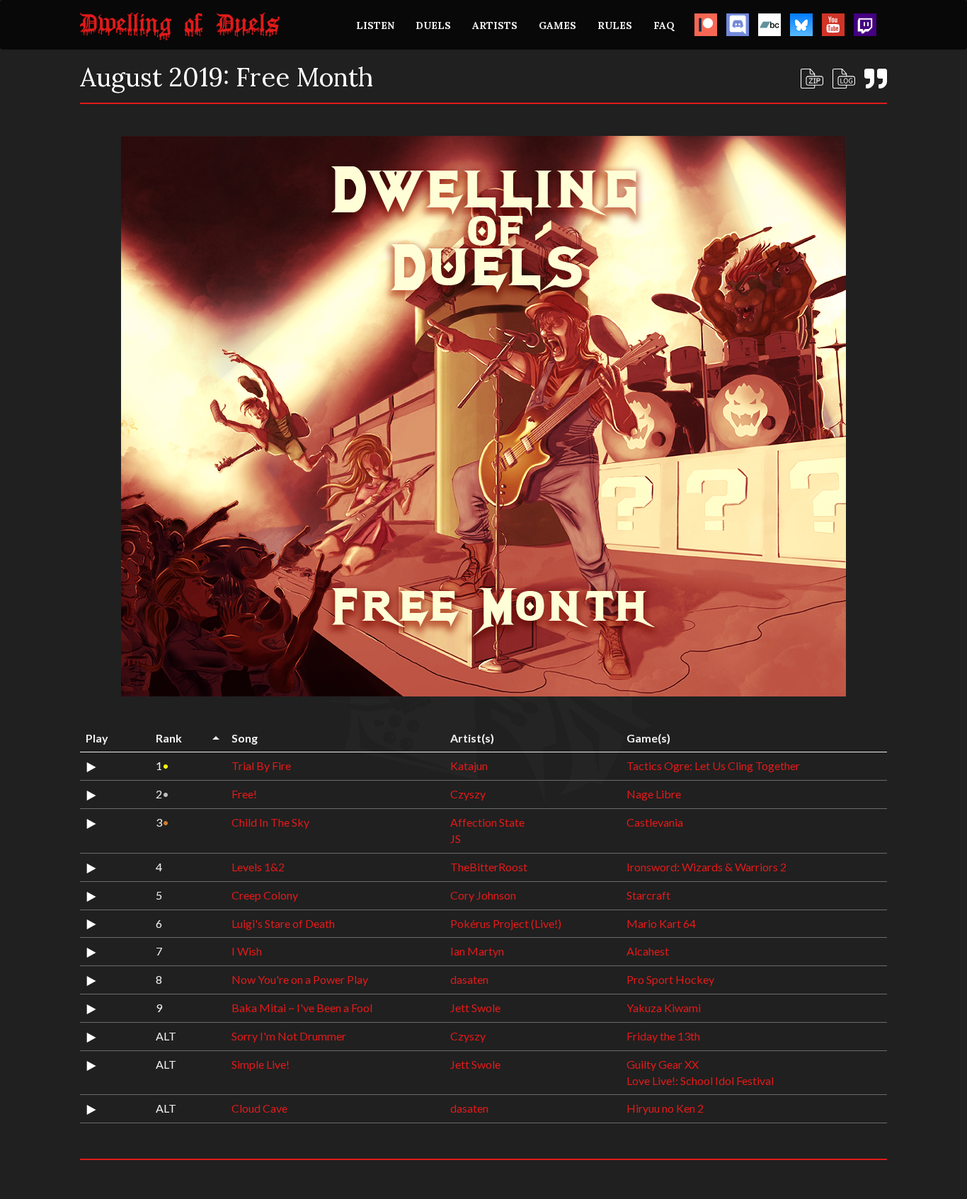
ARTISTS (494, 25)
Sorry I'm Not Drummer (288, 1036)
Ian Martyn (477, 951)
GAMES (557, 25)
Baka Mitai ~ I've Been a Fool (301, 1007)
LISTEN (375, 25)
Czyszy (468, 794)
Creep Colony (264, 895)
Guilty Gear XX (662, 1064)
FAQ (664, 25)
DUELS (433, 25)
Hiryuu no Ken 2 (665, 1108)
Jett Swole (475, 1007)
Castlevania (654, 822)
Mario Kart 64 (661, 923)
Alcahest (647, 951)
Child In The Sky (270, 822)
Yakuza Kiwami (663, 1007)
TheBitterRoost (488, 866)
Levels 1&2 (258, 866)
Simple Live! (260, 1064)
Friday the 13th (663, 1036)
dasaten (469, 979)
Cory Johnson (483, 895)
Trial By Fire (261, 765)
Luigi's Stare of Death (283, 923)
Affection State (487, 822)
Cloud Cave (259, 1108)
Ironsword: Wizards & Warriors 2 (706, 866)
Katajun (469, 765)
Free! (244, 794)
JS (455, 838)
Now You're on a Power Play (299, 979)
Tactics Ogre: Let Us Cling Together (713, 765)
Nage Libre (653, 794)
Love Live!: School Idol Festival (700, 1080)
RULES (614, 25)
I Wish (246, 951)
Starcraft (648, 895)
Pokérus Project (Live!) (505, 923)
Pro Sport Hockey (670, 979)
